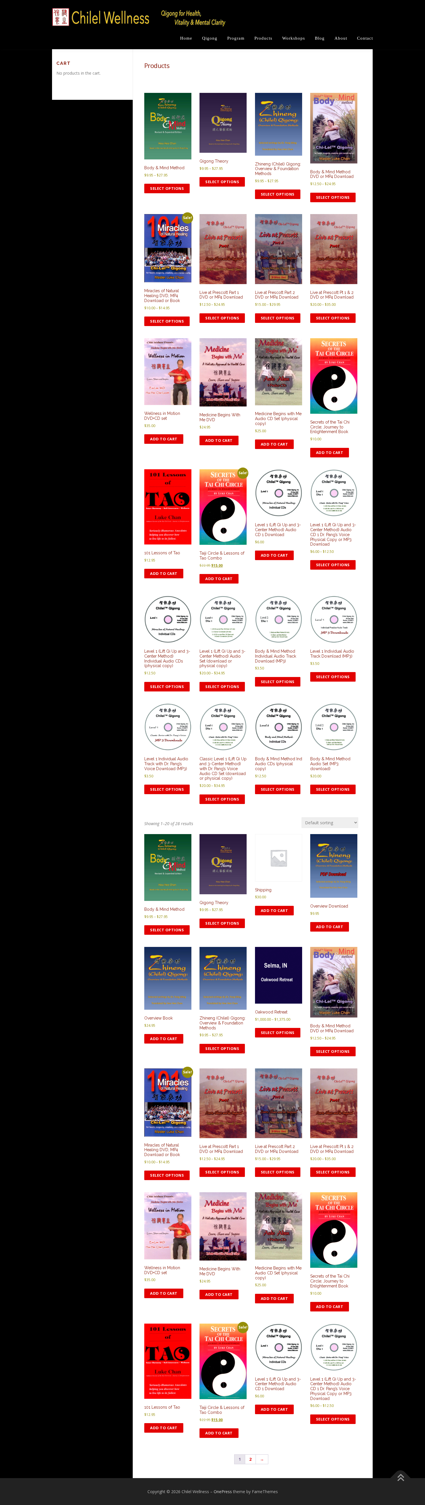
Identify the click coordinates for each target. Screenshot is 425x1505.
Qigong (209, 38)
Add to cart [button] (164, 438)
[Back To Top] (400, 1478)
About (341, 38)
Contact (365, 38)
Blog (320, 38)
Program (236, 38)
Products (263, 38)
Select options (167, 188)
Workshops (293, 38)
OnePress (223, 1491)
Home (186, 38)
